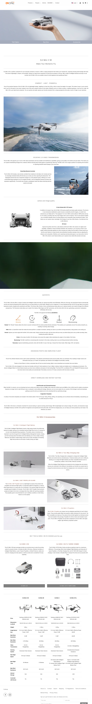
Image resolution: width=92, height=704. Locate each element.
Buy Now (46, 42)
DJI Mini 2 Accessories (46, 417)
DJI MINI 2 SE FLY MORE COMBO (68, 585)
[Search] (83, 3)
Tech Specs (15, 42)
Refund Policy (44, 692)
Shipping (61, 688)
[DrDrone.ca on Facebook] (6, 695)
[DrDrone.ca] (10, 3)
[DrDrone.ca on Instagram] (10, 695)
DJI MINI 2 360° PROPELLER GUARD (24, 480)
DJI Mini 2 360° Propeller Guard (15, 483)
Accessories (76, 42)
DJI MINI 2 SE (24, 544)
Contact (49, 688)
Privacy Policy (53, 692)
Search (55, 688)
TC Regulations (69, 688)
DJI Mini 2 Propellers (54, 511)
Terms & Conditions (80, 688)
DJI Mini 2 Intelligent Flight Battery (24, 425)
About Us (43, 688)
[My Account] (80, 3)
